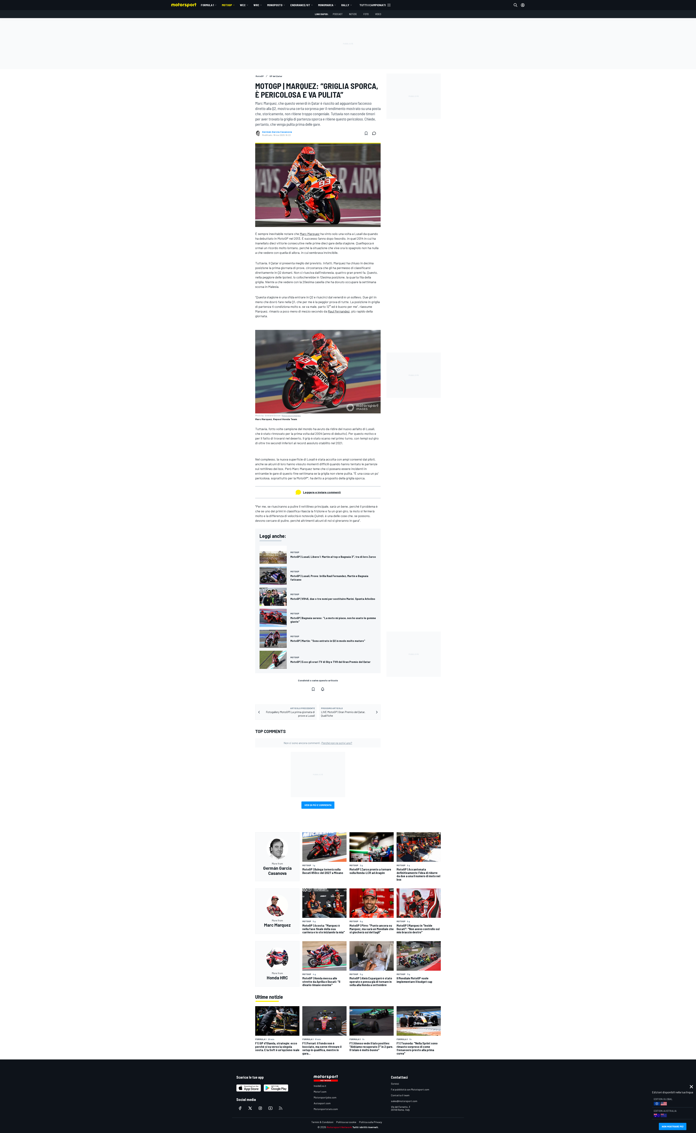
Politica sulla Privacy (370, 1122)
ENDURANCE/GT (300, 5)
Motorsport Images (291, 415)
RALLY (345, 5)
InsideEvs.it (320, 1085)
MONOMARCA (325, 5)
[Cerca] (515, 5)
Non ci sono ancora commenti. (318, 743)
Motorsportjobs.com (325, 1097)
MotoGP (227, 5)
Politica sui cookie (346, 1122)
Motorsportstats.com (326, 1109)
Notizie (353, 14)
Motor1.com (320, 1091)
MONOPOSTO (274, 5)
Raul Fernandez (339, 311)
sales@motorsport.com (404, 1101)
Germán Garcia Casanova (277, 132)
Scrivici (395, 1083)
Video (378, 14)
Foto (366, 14)
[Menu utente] (522, 5)
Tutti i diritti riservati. (365, 1127)
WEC (243, 5)
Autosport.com (322, 1103)
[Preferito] (366, 133)
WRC (256, 5)
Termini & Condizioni (322, 1122)
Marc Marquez (310, 234)
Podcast (338, 14)
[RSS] (280, 1108)
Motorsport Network (339, 1127)
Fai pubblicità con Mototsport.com (410, 1089)
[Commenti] (375, 133)
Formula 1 (207, 5)
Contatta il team (400, 1095)
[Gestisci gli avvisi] (322, 689)
